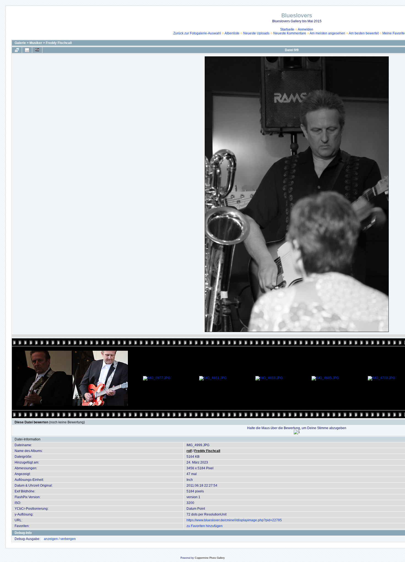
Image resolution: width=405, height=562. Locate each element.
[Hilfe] (34, 533)
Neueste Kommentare (289, 33)
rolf (189, 451)
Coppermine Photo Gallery (210, 557)
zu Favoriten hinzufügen (205, 526)
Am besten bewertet (364, 33)
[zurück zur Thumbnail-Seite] (17, 50)
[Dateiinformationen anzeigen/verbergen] (27, 50)
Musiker (35, 43)
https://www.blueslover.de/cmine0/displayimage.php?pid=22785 (234, 520)
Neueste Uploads (256, 33)
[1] (297, 432)
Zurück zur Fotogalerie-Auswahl (197, 33)
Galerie (20, 43)
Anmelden (305, 29)
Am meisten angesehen (327, 33)
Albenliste (232, 33)
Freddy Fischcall (59, 43)
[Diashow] (37, 50)
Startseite (287, 29)
